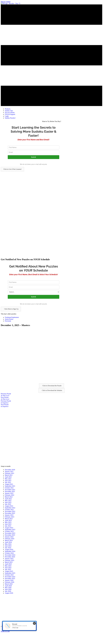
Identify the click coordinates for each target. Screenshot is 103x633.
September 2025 (10, 573)
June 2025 (8, 568)
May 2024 (8, 544)
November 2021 (10, 489)
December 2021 (10, 491)
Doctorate (8, 321)
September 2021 (10, 486)
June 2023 (8, 524)
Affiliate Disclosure (64, 629)
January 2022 (9, 493)
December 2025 (10, 578)
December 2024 (10, 557)
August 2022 (9, 506)
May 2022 (8, 500)
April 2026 (8, 586)
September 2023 (10, 529)
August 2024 (9, 549)
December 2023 (10, 535)
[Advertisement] (51, 185)
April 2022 (8, 499)
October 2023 (9, 531)
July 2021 (8, 482)
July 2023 (8, 526)
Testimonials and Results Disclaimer (49, 629)
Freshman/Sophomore (12, 317)
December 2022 (10, 513)
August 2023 (9, 528)
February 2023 (9, 517)
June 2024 (8, 546)
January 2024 (9, 537)
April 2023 (8, 520)
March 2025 (9, 562)
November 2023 (10, 533)
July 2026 (8, 591)
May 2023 (8, 522)
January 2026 (9, 580)
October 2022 (9, 509)
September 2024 (10, 551)
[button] (12, 169)
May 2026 (8, 587)
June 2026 (8, 589)
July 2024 (8, 548)
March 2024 (9, 540)
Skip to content (5, 2)
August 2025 (9, 571)
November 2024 (10, 555)
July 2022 (8, 504)
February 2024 (9, 538)
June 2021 (8, 480)
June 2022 (8, 502)
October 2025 (9, 575)
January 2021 (9, 471)
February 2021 (9, 473)
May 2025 (8, 566)
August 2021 (9, 484)
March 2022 (9, 497)
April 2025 (8, 564)
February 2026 (9, 582)
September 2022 (10, 508)
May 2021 (8, 479)
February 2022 (9, 495)
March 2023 (9, 519)
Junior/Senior (9, 319)
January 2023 (9, 515)
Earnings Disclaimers (76, 629)
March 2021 (9, 475)
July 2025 (8, 569)
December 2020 (10, 470)
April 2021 (8, 477)
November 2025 (10, 577)
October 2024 (9, 553)
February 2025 (9, 560)
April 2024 (8, 542)
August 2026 (9, 593)
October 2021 (9, 488)
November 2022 (10, 511)
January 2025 (9, 558)
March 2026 (9, 584)
